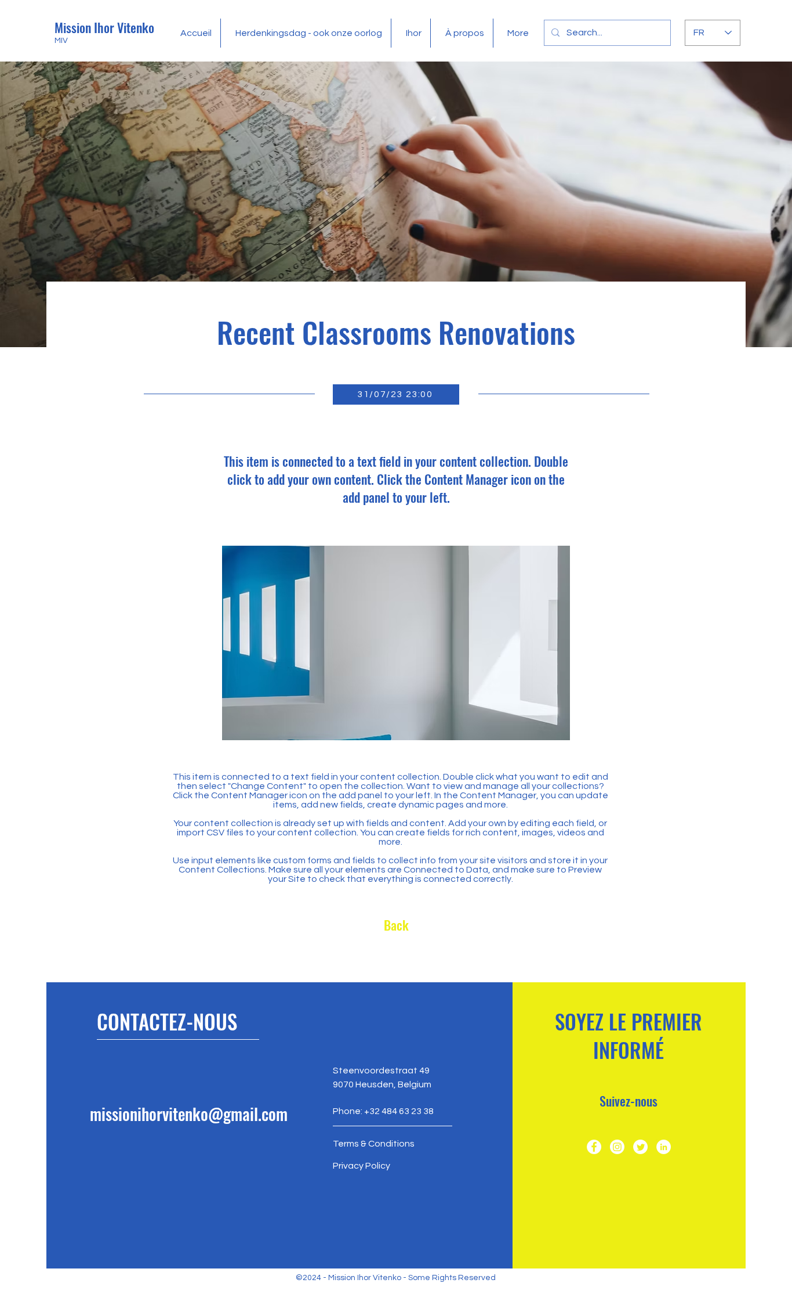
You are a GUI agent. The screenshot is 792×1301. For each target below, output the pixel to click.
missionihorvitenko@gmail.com (189, 1114)
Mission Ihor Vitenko (104, 27)
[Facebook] (594, 1147)
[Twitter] (640, 1147)
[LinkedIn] (663, 1147)
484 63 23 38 (408, 1111)
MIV (61, 41)
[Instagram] (617, 1147)
